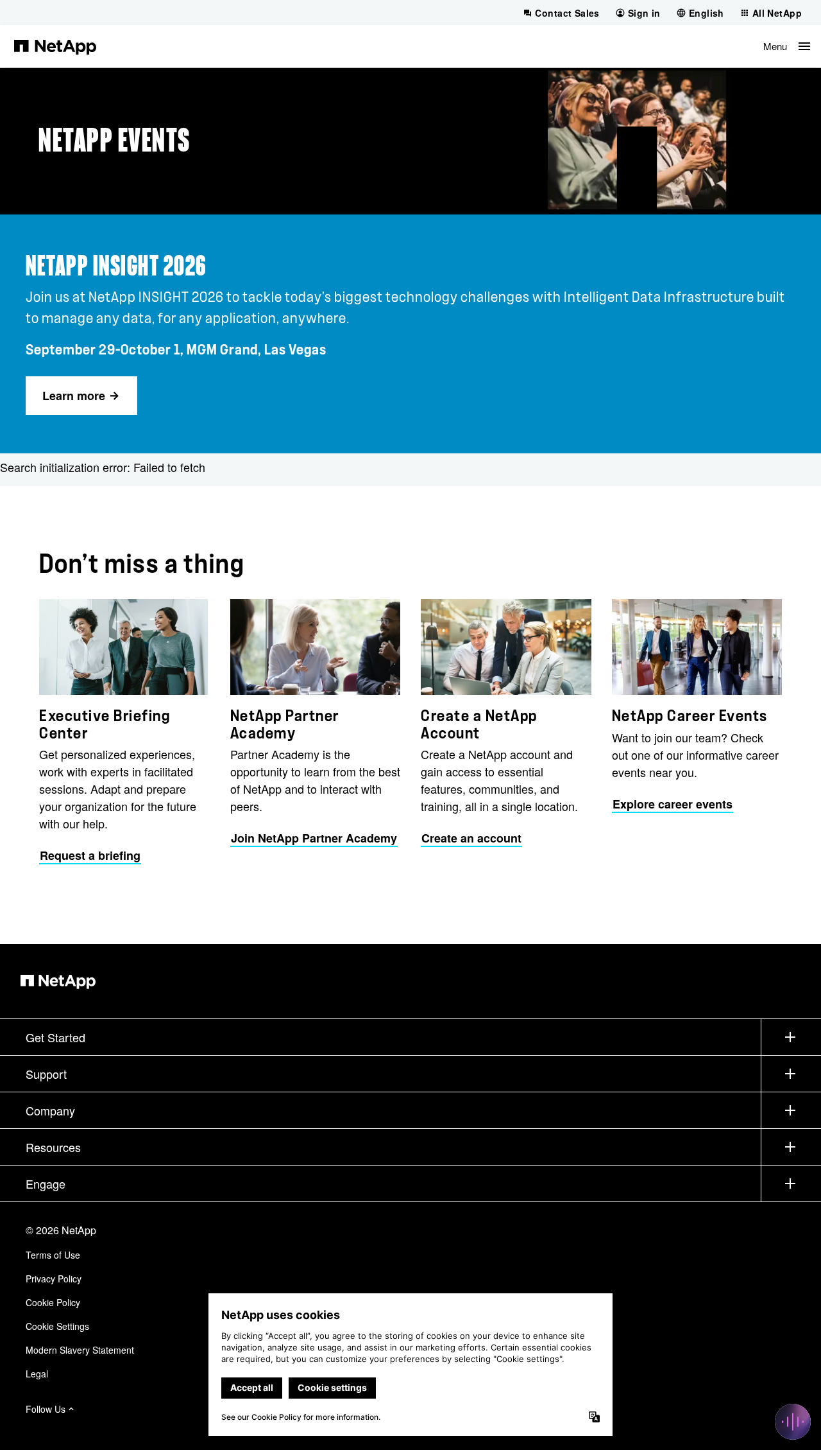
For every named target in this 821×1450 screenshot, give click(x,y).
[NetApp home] (55, 46)
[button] (786, 46)
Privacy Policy (53, 1278)
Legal (37, 1373)
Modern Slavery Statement (80, 1349)
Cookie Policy (53, 1302)
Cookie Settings (57, 1326)
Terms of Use (53, 1254)
